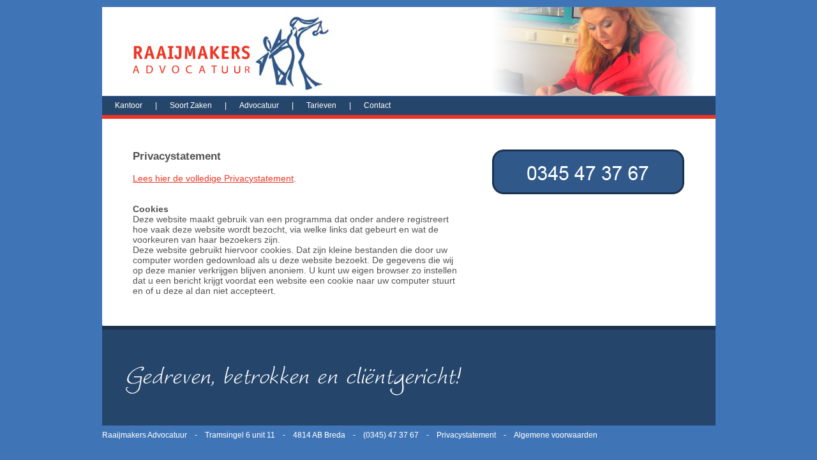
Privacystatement (466, 435)
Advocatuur (259, 105)
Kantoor (128, 105)
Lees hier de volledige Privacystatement (213, 178)
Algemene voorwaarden (555, 435)
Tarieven (321, 105)
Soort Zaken (191, 105)
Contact (377, 105)
